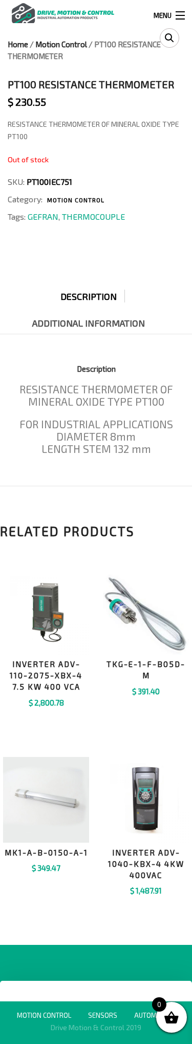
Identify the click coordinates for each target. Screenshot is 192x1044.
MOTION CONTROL (44, 1015)
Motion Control (61, 44)
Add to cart (46, 715)
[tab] (96, 293)
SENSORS (102, 1015)
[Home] (63, 14)
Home (18, 44)
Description (88, 296)
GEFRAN (43, 216)
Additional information (88, 323)
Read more (146, 903)
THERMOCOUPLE (93, 216)
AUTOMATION (154, 1015)
